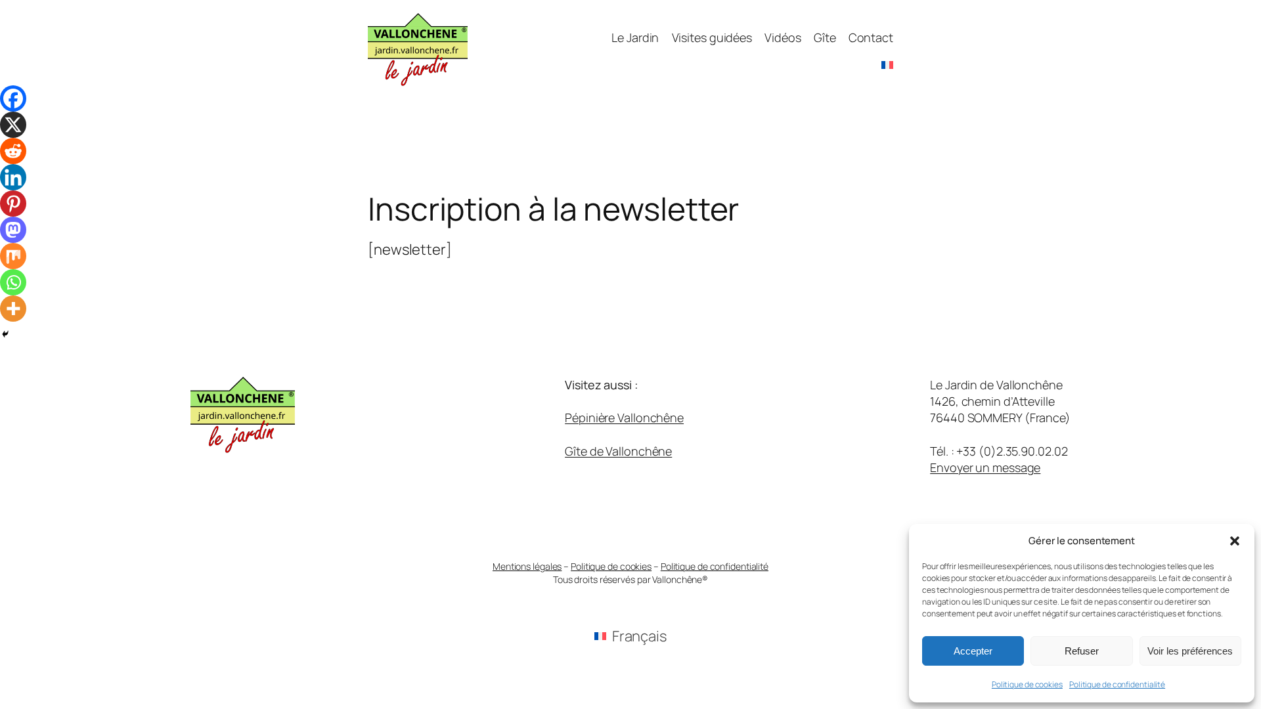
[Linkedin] (13, 177)
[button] (1234, 541)
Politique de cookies (1027, 684)
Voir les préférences (1190, 650)
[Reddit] (13, 151)
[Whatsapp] (13, 282)
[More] (13, 308)
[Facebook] (13, 98)
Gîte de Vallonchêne (618, 451)
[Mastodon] (13, 230)
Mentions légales (527, 566)
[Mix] (13, 256)
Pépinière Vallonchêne (624, 417)
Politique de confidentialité (1117, 684)
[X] (13, 125)
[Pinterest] (13, 203)
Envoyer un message (985, 467)
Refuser (1082, 650)
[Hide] (5, 334)
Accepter (973, 650)
